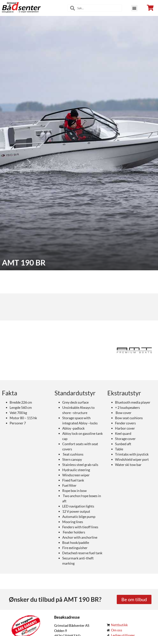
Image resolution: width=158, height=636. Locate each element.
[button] (134, 8)
